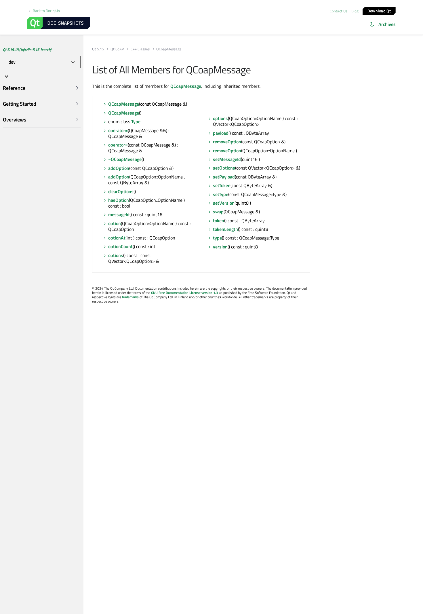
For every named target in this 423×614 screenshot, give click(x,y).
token (218, 220)
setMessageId (227, 159)
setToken (221, 185)
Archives (387, 24)
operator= (118, 130)
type (217, 237)
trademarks (130, 297)
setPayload (224, 176)
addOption (118, 168)
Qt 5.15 (98, 49)
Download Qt (379, 10)
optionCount (120, 246)
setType (220, 194)
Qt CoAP (117, 49)
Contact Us (338, 11)
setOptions (224, 167)
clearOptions (121, 191)
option (114, 223)
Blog (355, 11)
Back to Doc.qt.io (46, 11)
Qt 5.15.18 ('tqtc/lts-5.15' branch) (27, 49)
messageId (118, 214)
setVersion (224, 202)
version (220, 246)
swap (218, 211)
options (115, 255)
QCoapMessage (185, 86)
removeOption (227, 141)
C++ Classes (140, 49)
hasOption (118, 200)
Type (135, 121)
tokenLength (225, 229)
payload (220, 133)
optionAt (116, 237)
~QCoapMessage (125, 159)
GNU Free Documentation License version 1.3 (184, 292)
